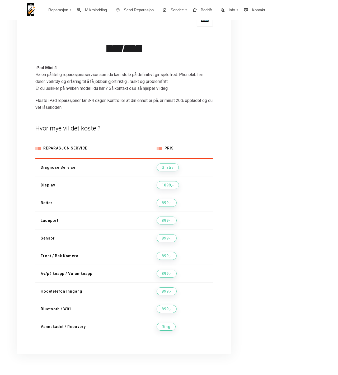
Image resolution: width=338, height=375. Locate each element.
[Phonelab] (30, 10)
